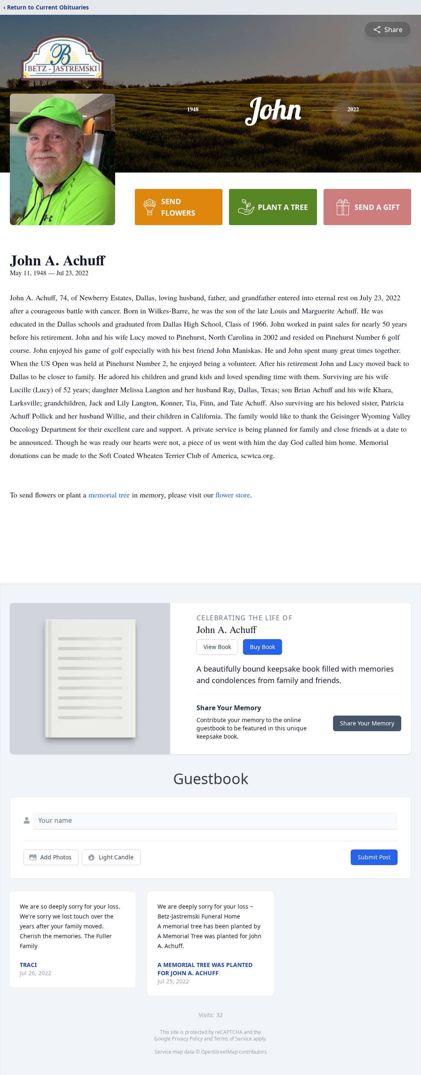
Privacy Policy (187, 1038)
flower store (232, 495)
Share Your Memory (367, 723)
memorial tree (109, 495)
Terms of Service (233, 1038)
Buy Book (262, 647)
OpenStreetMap (219, 1051)
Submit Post (374, 857)
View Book (217, 647)
